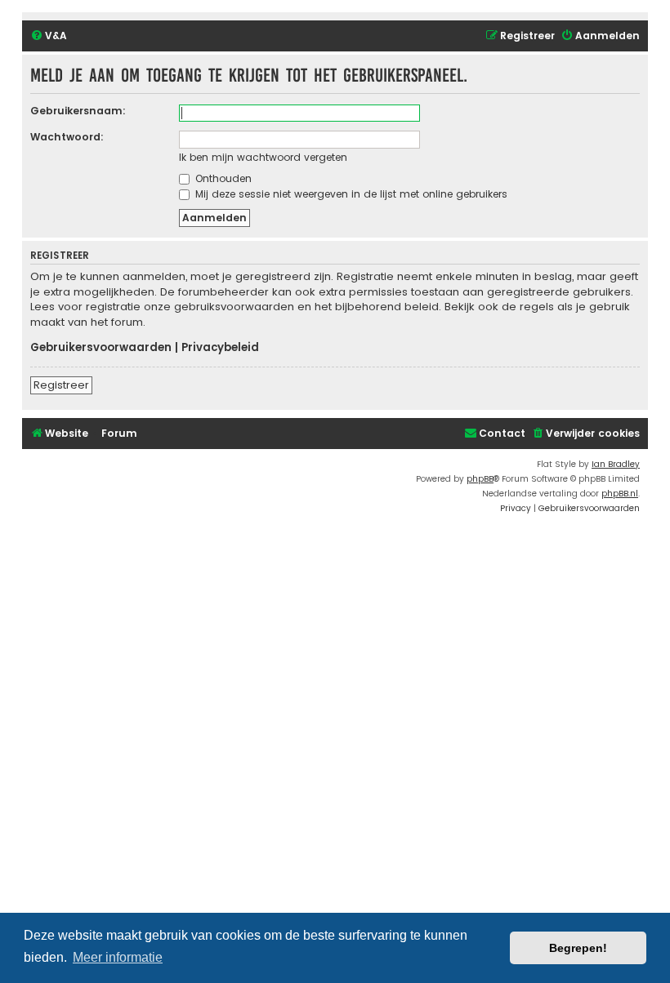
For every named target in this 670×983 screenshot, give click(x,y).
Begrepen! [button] (578, 947)
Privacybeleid (220, 347)
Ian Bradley (616, 464)
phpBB (480, 479)
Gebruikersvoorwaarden (101, 347)
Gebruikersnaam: (78, 111)
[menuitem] (48, 36)
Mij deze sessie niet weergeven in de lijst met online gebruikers (349, 194)
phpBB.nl (619, 493)
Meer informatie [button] (118, 957)
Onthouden (222, 178)
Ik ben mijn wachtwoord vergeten (263, 157)
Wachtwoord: (67, 137)
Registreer (61, 385)
